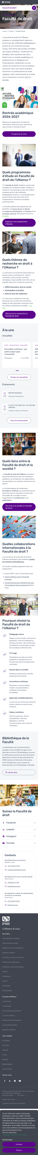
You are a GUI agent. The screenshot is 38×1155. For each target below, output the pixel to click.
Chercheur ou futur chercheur (13, 957)
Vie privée (20, 1095)
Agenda (5, 1050)
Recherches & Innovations (11, 1020)
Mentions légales (7, 1095)
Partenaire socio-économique (13, 967)
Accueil (4, 31)
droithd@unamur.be (13, 886)
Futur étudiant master (10, 943)
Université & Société (9, 1025)
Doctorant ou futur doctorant (12, 948)
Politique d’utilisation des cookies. (14, 1135)
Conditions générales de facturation (13, 1103)
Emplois (5, 1059)
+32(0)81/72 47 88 (13, 882)
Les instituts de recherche (11, 1011)
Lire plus (5, 216)
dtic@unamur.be (12, 905)
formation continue (9, 214)
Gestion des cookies (8, 1099)
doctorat (28, 211)
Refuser (19, 1150)
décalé (27, 209)
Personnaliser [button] (7, 1140)
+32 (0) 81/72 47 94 (13, 866)
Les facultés (6, 1006)
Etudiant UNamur (8, 953)
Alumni (5, 972)
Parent (4, 981)
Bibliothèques (7, 1064)
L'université (6, 1001)
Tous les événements (19, 420)
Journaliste (6, 986)
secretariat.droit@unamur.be (16, 870)
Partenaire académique (10, 962)
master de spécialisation (13, 211)
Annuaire (5, 1045)
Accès (4, 1055)
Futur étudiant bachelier (11, 938)
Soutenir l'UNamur (9, 1030)
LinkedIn (10, 829)
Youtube (10, 843)
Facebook (11, 822)
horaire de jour (17, 209)
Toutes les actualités (19, 377)
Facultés (11, 31)
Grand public (7, 990)
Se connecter (7, 1069)
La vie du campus (8, 1015)
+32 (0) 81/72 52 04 (13, 901)
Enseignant (6, 976)
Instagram (11, 836)
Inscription (6, 1040)
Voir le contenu (16, 355)
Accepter (19, 1144)
